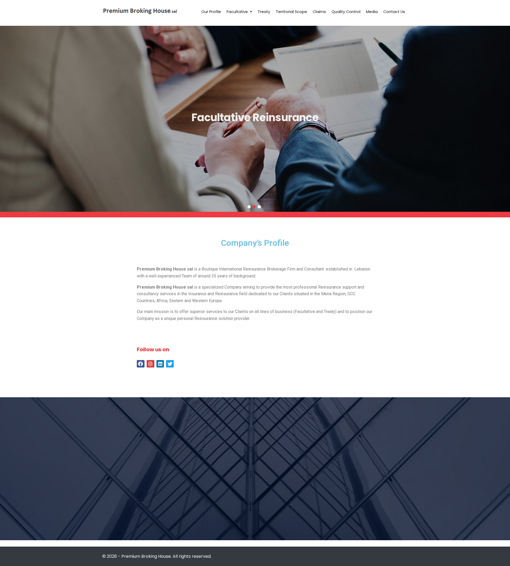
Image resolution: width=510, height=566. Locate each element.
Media (372, 11)
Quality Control (346, 11)
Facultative (237, 11)
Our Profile (211, 11)
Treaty (264, 11)
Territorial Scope (291, 11)
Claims (319, 11)
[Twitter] (170, 364)
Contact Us (394, 11)
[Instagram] (150, 364)
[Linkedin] (160, 364)
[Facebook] (140, 364)
